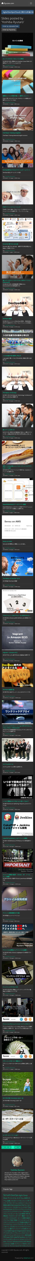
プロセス (9, 1241)
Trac (29, 1207)
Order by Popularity (9, 30)
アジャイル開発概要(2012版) (11, 913)
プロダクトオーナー (15, 1216)
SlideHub (27, 1258)
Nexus (29, 1241)
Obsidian (26, 1211)
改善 (12, 1244)
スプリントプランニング (21, 1209)
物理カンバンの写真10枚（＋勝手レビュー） (16, 96)
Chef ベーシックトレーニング (11, 207)
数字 (11, 1229)
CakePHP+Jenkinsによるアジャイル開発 (15, 838)
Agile (21, 1195)
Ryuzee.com (8, 3)
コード (20, 1218)
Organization (21, 1231)
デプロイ (10, 1203)
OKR (26, 1214)
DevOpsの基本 (7, 318)
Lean (8, 1237)
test (4, 1241)
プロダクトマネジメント (19, 1201)
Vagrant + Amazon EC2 (10, 652)
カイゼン (28, 1205)
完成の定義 (24, 1222)
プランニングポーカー (21, 1233)
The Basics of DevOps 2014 (11, 578)
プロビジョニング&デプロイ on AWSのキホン (16, 615)
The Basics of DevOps (9, 393)
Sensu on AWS (7, 541)
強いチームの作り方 (9, 430)
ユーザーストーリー (18, 1235)
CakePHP (16, 1237)
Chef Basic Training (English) (12, 133)
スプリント (18, 1244)
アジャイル (11, 1198)
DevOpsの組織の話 (8, 689)
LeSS (24, 1241)
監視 (29, 1235)
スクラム (20, 1198)
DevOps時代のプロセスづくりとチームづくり (16, 170)
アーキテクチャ (8, 1233)
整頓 (15, 1220)
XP (28, 1201)
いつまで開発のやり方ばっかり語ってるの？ (16, 801)
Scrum (7, 1195)
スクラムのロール (8, 764)
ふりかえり (7, 1244)
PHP (11, 1237)
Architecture (7, 1209)
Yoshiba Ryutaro (10, 65)
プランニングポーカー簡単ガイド (12, 1061)
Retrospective (16, 1205)
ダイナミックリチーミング (17, 1221)
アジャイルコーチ (16, 1246)
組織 (8, 1201)
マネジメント (26, 1246)
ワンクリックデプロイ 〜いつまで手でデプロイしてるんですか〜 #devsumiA (17, 727)
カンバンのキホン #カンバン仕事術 (13, 59)
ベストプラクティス (19, 1224)
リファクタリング (23, 1220)
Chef (22, 1205)
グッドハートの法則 (20, 1229)
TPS (4, 1237)
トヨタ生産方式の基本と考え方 (12, 356)
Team (24, 1244)
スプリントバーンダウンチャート (17, 1238)
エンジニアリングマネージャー (17, 1210)
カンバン (28, 1203)
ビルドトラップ (25, 1239)
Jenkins (22, 1237)
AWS (26, 1198)
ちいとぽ (19, 1214)
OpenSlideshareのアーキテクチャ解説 (14, 504)
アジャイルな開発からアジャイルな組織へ (15, 950)
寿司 (26, 1235)
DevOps (14, 1195)
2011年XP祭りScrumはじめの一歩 (13, 1098)
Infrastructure (18, 1241)
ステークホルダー (11, 1218)
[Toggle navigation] (31, 3)
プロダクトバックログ (20, 1207)
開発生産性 (7, 1205)
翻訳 (23, 1216)
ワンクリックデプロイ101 (10, 987)
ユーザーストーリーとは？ (10, 1135)
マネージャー (7, 1207)
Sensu (29, 1231)
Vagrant (14, 1231)
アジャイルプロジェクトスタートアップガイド (16, 1024)
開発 (23, 1214)
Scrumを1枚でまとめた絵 (10, 244)
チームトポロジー (19, 1203)
